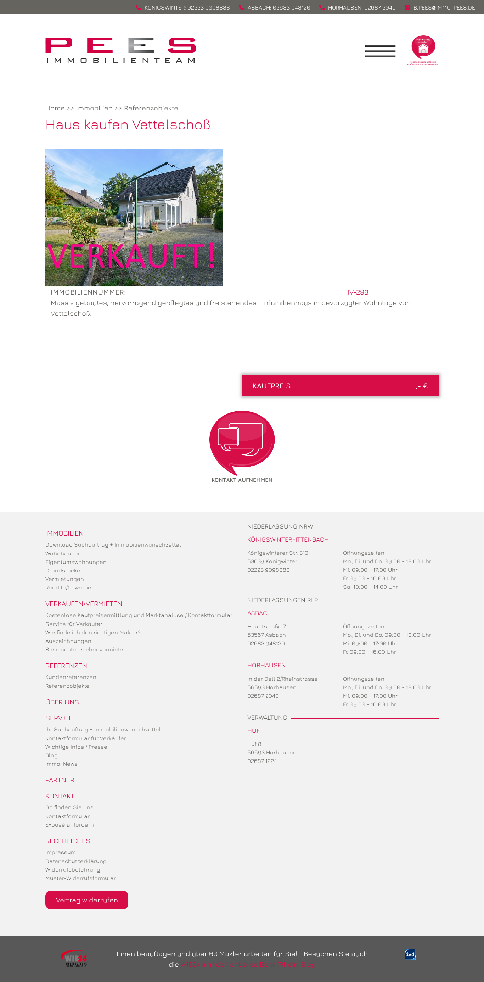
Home (55, 108)
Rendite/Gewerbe (68, 587)
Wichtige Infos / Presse (76, 746)
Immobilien (94, 108)
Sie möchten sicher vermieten (86, 649)
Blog (51, 755)
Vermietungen (64, 579)
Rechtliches (67, 841)
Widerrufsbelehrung (72, 869)
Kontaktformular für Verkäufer (85, 738)
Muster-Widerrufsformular (80, 878)
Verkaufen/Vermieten (83, 603)
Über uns (62, 702)
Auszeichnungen (68, 641)
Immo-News (61, 763)
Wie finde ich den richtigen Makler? (93, 632)
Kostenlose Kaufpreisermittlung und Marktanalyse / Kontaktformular (138, 615)
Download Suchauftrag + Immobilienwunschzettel (113, 544)
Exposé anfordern (69, 824)
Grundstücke (62, 570)
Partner (59, 780)
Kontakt (59, 796)
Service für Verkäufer (73, 624)
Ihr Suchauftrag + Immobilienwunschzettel (103, 729)
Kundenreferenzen (70, 677)
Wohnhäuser (62, 553)
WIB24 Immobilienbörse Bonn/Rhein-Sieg (248, 964)
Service (59, 718)
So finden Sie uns (69, 807)
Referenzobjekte (151, 108)
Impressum (60, 852)
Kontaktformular (67, 816)
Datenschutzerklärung (76, 861)
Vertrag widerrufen (87, 900)
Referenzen (66, 665)
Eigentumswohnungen (76, 562)
